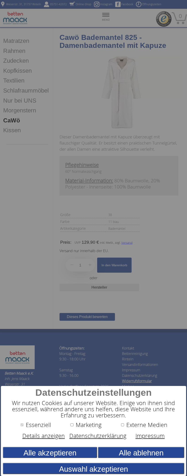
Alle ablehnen (141, 453)
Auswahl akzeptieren (93, 469)
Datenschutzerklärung (97, 436)
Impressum (150, 436)
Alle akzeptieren (49, 453)
